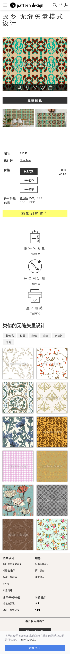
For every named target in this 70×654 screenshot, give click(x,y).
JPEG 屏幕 (28, 189)
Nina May (25, 160)
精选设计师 (9, 570)
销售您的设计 (10, 603)
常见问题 (7, 590)
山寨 (45, 336)
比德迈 (59, 336)
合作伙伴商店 (10, 577)
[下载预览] (27, 88)
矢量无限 (28, 171)
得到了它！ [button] (35, 648)
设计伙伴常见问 (11, 610)
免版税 (24, 198)
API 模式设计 (42, 564)
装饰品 (10, 336)
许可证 (6, 583)
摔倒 (8, 342)
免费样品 (40, 577)
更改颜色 (35, 100)
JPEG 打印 (28, 180)
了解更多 (35, 254)
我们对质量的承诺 (12, 564)
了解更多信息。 (28, 639)
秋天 (22, 336)
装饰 (34, 336)
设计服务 (40, 570)
